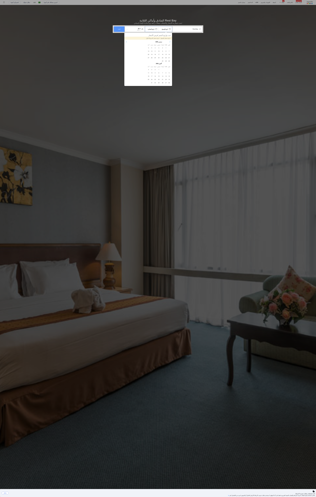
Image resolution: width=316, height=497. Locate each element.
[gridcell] (166, 47)
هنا (228, 495)
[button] (170, 42)
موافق (5, 493)
